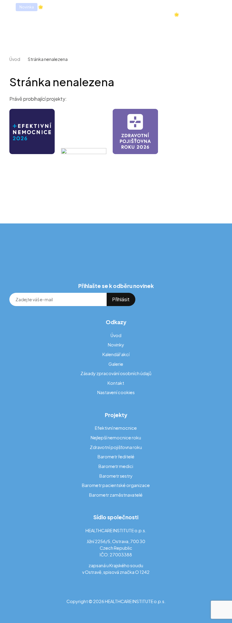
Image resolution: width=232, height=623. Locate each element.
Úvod (14, 59)
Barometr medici (115, 466)
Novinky (116, 344)
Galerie (115, 364)
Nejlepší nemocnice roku (116, 437)
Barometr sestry (116, 476)
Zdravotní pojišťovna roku (116, 447)
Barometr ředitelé (116, 456)
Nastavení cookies (116, 392)
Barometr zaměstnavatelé (116, 495)
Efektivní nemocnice (116, 428)
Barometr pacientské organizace (116, 485)
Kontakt (116, 383)
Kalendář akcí (116, 354)
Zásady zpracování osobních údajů (115, 373)
